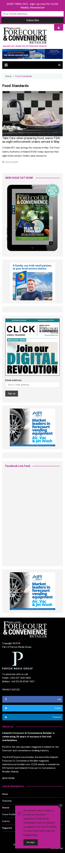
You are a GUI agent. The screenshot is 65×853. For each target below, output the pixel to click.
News (5, 794)
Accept (31, 842)
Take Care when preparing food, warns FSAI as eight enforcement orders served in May (31, 139)
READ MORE (8, 778)
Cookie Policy (30, 834)
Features (7, 800)
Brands (5, 807)
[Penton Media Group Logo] (17, 660)
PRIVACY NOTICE (11, 689)
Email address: (13, 380)
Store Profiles (9, 814)
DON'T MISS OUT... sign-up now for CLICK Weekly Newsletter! (32, 5)
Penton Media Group (20, 646)
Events (6, 821)
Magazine (7, 827)
